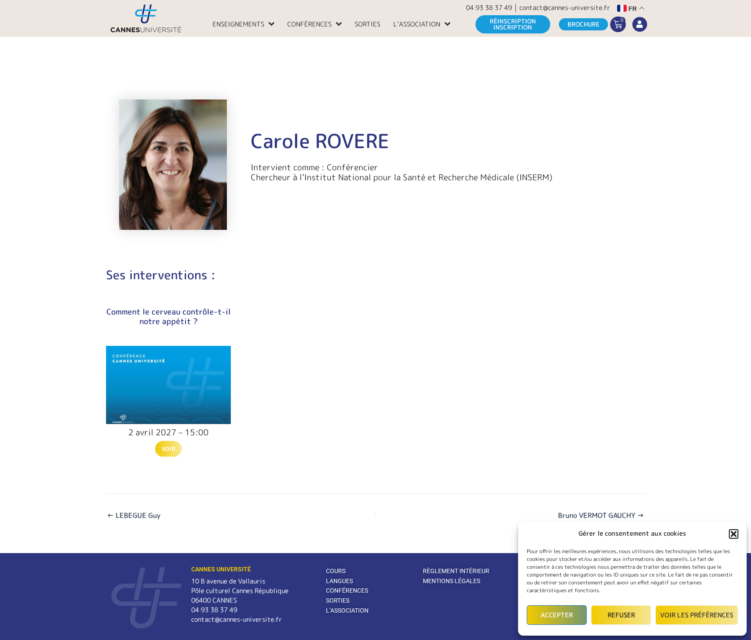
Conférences (309, 24)
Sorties (367, 24)
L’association (416, 24)
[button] (733, 534)
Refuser (621, 615)
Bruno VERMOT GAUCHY (601, 515)
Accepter (557, 615)
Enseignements (238, 24)
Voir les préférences (696, 615)
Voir (168, 449)
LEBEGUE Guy (133, 515)
